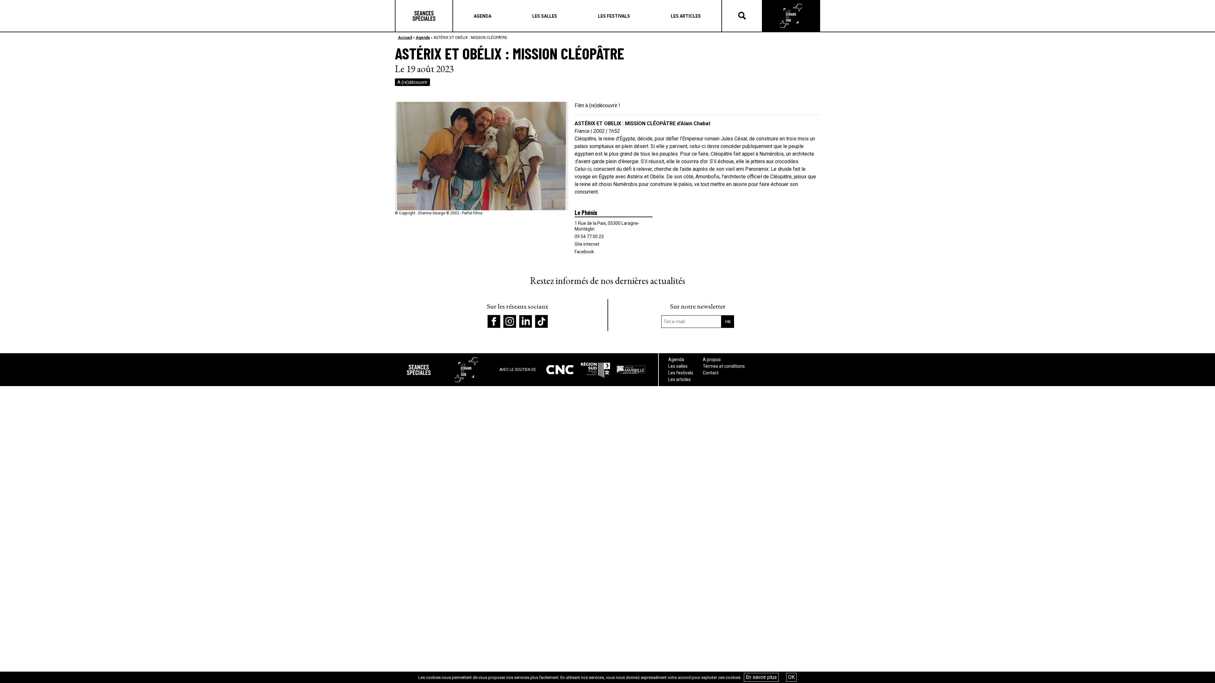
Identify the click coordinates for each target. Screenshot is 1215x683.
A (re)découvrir (412, 82)
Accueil (405, 37)
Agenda (423, 37)
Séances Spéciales (424, 16)
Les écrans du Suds (791, 16)
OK (791, 677)
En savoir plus (761, 677)
